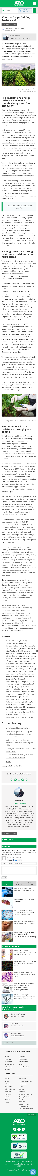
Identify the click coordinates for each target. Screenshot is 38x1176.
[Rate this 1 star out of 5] (12, 779)
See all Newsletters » (10, 1043)
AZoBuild (8, 1069)
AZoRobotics (9, 1062)
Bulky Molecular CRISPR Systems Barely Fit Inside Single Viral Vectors (25, 963)
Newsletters (23, 1084)
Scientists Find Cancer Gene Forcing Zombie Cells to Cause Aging (24, 975)
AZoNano (8, 1059)
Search (21, 1089)
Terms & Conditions (25, 1094)
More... (8, 761)
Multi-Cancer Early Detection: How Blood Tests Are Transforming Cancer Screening (25, 935)
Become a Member (25, 1081)
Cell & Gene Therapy (18, 1014)
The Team (22, 1079)
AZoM (7, 1056)
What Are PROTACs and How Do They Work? (25, 900)
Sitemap (22, 1101)
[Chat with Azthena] (33, 1172)
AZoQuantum (23, 1062)
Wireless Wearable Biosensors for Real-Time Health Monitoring (25, 923)
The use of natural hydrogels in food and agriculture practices (19, 756)
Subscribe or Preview (17, 1016)
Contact (21, 1086)
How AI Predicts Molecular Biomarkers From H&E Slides (24, 889)
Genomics (14, 1024)
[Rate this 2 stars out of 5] (15, 779)
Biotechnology (16, 1033)
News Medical (24, 1067)
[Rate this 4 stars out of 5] (22, 779)
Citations (6, 839)
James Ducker (19, 803)
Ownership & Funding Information (26, 1108)
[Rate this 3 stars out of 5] (19, 779)
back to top (31, 1114)
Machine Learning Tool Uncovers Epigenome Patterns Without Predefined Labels (24, 997)
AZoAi (21, 1064)
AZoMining (22, 1056)
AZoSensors (23, 1059)
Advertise (22, 1092)
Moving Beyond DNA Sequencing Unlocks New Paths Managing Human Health (25, 952)
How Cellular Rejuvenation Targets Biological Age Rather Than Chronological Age (24, 912)
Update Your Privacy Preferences (20, 1170)
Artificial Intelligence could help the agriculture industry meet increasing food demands (19, 734)
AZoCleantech (9, 1064)
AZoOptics (8, 1067)
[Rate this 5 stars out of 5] (26, 779)
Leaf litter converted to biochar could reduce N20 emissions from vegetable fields (20, 742)
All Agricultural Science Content (17, 728)
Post (4, 878)
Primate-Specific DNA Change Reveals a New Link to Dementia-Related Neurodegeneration (24, 987)
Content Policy (24, 1104)
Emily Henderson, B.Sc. (25, 38)
